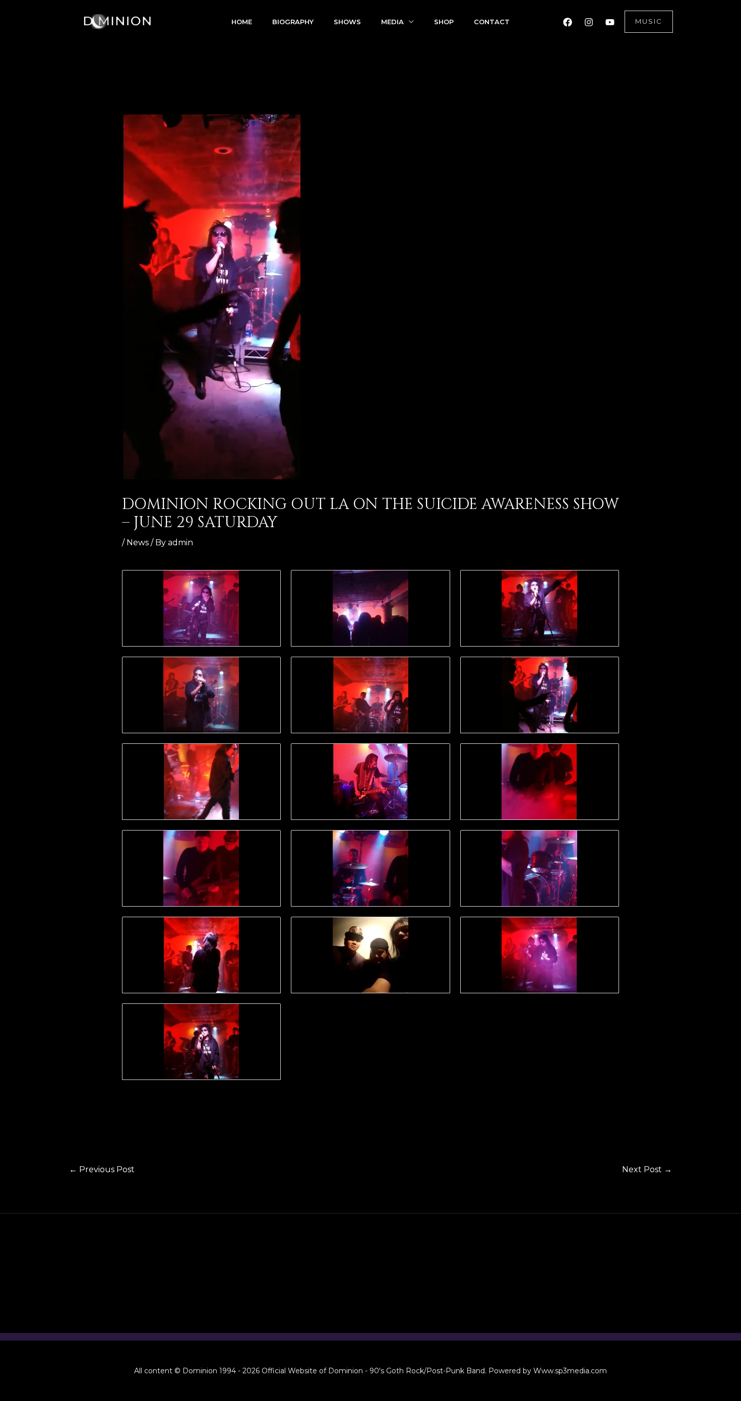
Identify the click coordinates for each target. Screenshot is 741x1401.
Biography (293, 22)
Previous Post (102, 1169)
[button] (649, 22)
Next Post (647, 1169)
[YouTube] (609, 22)
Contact (492, 22)
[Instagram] (588, 22)
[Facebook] (567, 22)
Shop (444, 22)
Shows (347, 22)
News (138, 542)
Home (241, 22)
